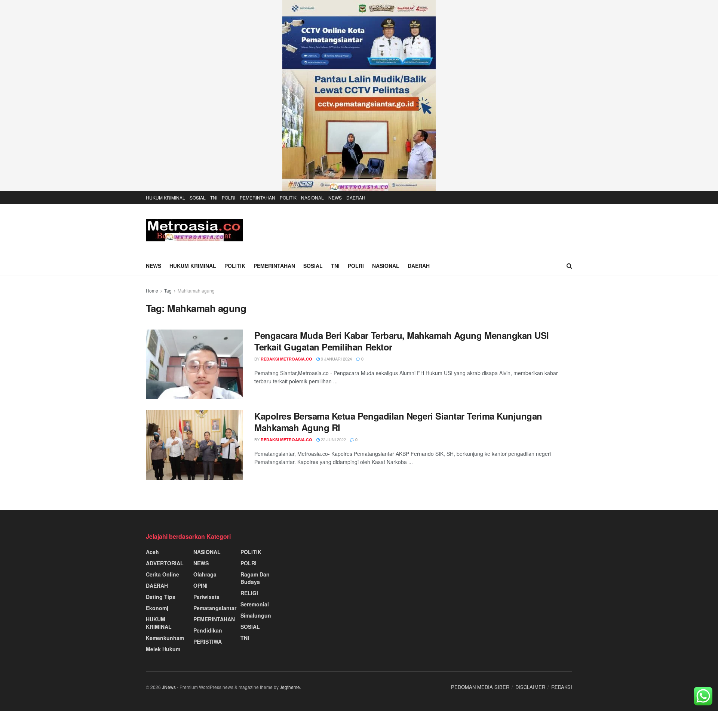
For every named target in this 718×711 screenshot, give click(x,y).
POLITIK (288, 197)
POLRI (228, 197)
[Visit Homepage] (194, 230)
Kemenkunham (165, 638)
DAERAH (355, 197)
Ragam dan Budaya (255, 578)
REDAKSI (561, 686)
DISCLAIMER (530, 686)
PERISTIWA (207, 641)
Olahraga (205, 574)
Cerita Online (162, 574)
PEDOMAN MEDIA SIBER (480, 686)
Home (152, 290)
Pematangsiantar (214, 608)
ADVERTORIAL (165, 563)
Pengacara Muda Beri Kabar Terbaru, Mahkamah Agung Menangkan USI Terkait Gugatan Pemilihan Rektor (401, 341)
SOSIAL (198, 197)
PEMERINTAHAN (257, 197)
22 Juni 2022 (333, 439)
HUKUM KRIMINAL (165, 197)
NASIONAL (312, 197)
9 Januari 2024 (336, 359)
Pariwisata (206, 596)
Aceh (152, 552)
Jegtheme (290, 687)
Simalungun (255, 615)
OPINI (200, 585)
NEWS (335, 197)
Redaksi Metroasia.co (286, 359)
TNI (213, 197)
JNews (169, 687)
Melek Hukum (163, 649)
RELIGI (249, 593)
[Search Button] (569, 265)
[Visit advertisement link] (359, 95)
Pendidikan (207, 630)
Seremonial (254, 604)
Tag (168, 290)
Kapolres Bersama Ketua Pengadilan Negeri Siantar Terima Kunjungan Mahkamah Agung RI (398, 421)
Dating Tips (160, 596)
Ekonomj (157, 608)
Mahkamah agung (196, 290)
